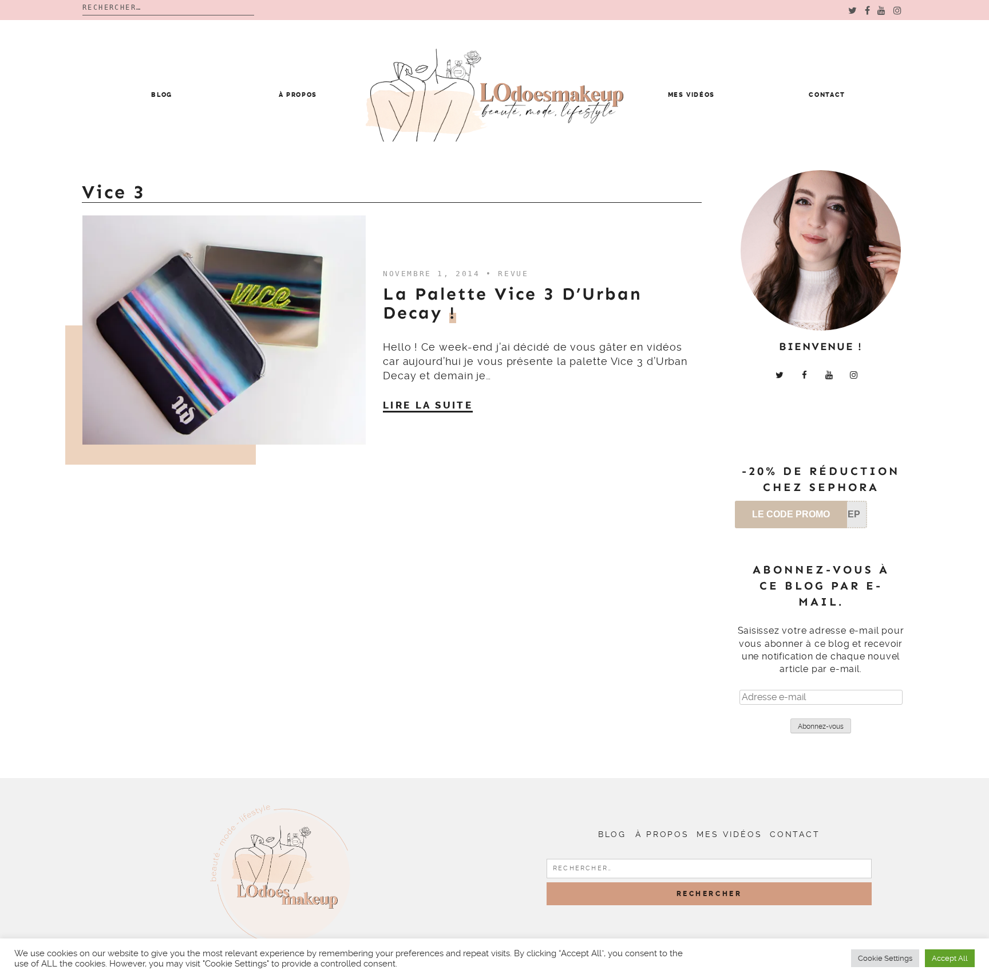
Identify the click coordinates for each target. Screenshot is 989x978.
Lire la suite (428, 405)
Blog (161, 95)
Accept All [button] (950, 958)
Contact (827, 95)
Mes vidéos (691, 95)
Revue (513, 273)
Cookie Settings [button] (885, 958)
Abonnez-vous (821, 726)
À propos (298, 95)
